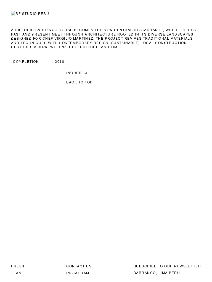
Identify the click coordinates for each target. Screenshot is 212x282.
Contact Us (79, 266)
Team (16, 272)
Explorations (160, 14)
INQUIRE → (44, 45)
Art (89, 14)
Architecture (118, 14)
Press (18, 266)
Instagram (77, 272)
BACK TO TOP (79, 82)
